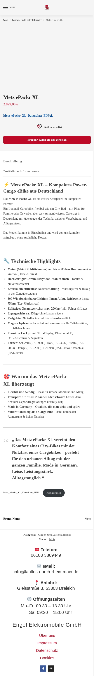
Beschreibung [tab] (12, 161)
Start (5, 20)
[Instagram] (51, 668)
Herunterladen (54, 492)
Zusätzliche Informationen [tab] (21, 171)
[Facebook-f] (43, 668)
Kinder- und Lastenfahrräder (27, 20)
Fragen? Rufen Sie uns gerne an (47, 139)
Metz (52, 539)
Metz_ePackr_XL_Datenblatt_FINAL (28, 115)
